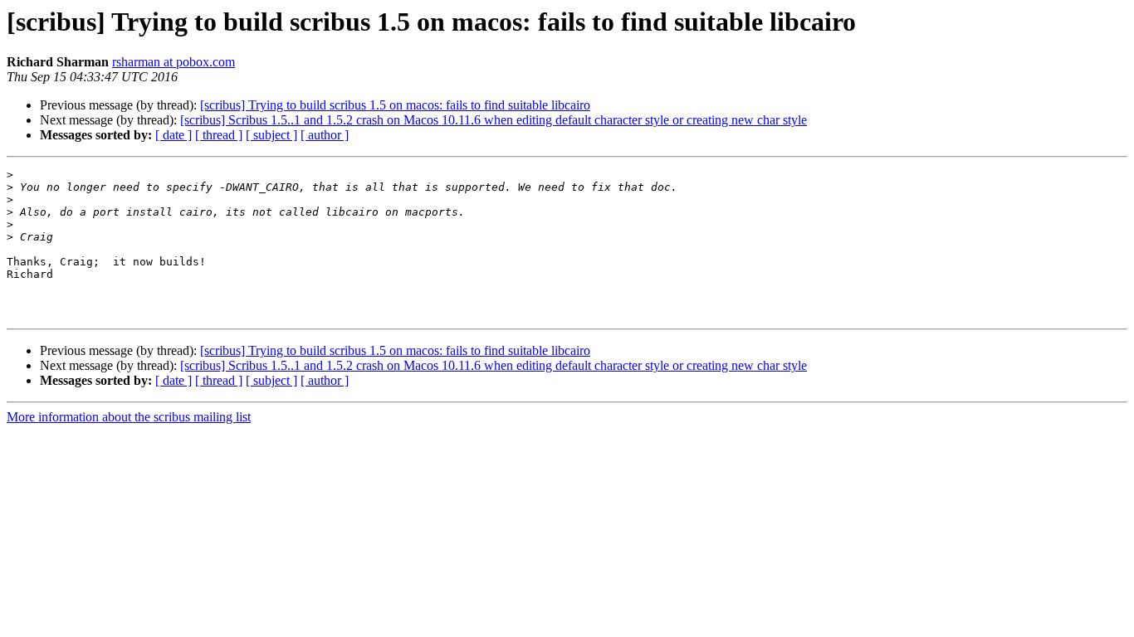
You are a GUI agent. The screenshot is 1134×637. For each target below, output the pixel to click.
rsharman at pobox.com (173, 62)
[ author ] (325, 135)
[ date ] (173, 135)
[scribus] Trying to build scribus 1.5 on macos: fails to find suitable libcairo (395, 105)
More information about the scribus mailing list (129, 417)
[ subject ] (271, 135)
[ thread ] (218, 135)
